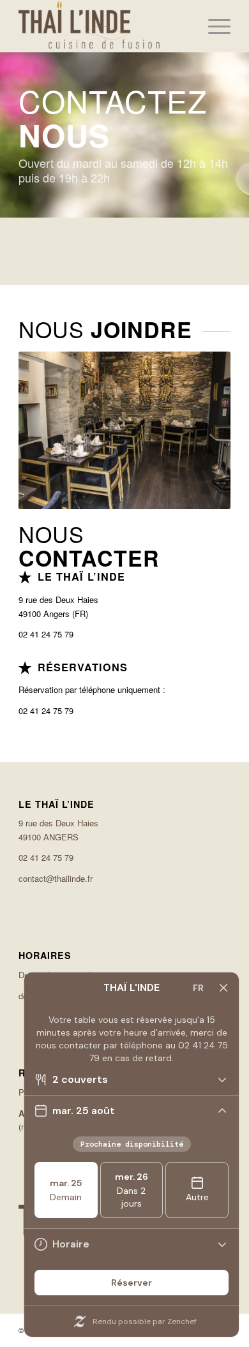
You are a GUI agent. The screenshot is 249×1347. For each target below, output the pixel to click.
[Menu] (212, 26)
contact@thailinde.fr (56, 878)
